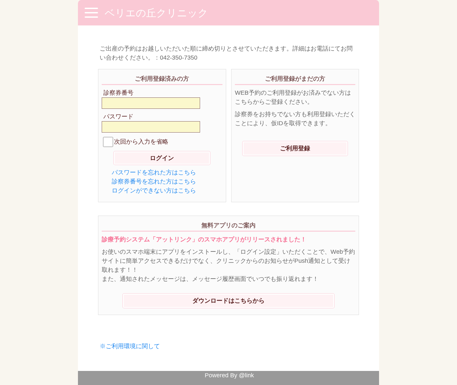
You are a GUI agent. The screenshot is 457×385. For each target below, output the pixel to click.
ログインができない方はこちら (154, 190)
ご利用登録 (295, 148)
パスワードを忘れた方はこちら (154, 172)
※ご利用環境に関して (130, 346)
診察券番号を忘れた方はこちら (154, 181)
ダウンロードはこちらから (228, 300)
